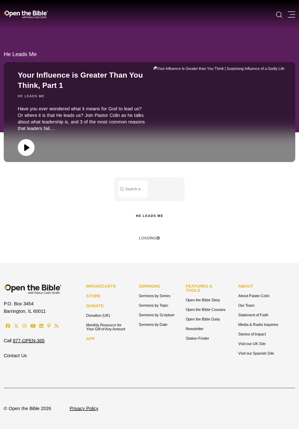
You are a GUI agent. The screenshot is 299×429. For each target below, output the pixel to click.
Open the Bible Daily (203, 319)
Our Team (246, 305)
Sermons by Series (154, 296)
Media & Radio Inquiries (258, 325)
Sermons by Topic (153, 305)
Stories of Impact (252, 334)
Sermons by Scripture (156, 315)
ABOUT (245, 286)
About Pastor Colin (254, 296)
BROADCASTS (101, 286)
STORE (93, 296)
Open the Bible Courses (205, 310)
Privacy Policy (84, 408)
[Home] (26, 14)
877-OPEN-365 (29, 340)
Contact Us (15, 355)
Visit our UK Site (252, 344)
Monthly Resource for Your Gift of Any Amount (105, 327)
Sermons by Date (153, 325)
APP (90, 339)
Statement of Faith (253, 315)
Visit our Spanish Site (256, 353)
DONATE (95, 306)
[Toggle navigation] (291, 14)
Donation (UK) (98, 315)
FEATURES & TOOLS (199, 288)
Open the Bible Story (203, 300)
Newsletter (194, 329)
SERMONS (149, 286)
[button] (279, 14)
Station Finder (197, 338)
